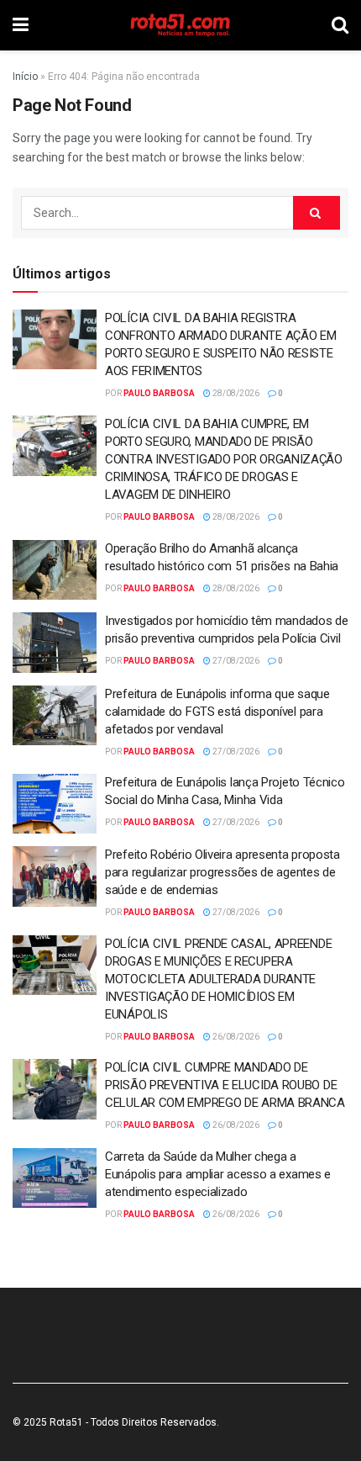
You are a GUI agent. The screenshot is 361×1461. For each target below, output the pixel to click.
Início (25, 76)
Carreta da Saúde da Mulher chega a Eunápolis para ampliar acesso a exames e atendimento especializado (218, 1174)
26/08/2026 (235, 1036)
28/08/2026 (235, 393)
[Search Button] (316, 213)
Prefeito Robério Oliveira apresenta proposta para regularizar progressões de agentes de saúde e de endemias (222, 872)
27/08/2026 (235, 660)
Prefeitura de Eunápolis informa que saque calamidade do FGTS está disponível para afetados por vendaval (217, 711)
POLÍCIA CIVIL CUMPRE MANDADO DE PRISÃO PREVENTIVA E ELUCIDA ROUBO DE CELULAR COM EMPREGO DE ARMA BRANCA (225, 1085)
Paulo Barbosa (159, 393)
